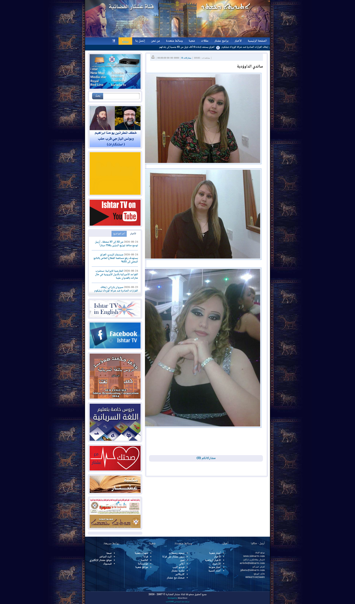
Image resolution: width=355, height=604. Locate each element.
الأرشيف (216, 563)
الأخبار (133, 234)
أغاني (182, 563)
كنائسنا (144, 560)
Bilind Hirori (182, 598)
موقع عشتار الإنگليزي (100, 560)
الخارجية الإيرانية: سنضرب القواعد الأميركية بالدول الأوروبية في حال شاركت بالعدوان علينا (116, 275)
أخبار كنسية (214, 570)
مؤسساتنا (143, 563)
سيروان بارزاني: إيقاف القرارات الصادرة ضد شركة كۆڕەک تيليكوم (116, 289)
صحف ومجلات (177, 553)
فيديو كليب (179, 567)
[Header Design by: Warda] (177, 36)
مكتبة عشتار (178, 570)
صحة (109, 553)
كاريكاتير (180, 574)
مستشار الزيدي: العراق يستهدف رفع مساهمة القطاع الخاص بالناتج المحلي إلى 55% (116, 258)
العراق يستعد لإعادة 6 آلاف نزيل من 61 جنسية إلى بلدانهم (212, 47)
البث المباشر (105, 556)
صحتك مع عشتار (176, 578)
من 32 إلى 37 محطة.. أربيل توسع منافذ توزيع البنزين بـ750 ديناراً (116, 244)
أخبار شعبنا (215, 553)
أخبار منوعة (215, 567)
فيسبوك (107, 563)
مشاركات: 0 (186, 58)
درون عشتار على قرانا (173, 556)
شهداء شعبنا (141, 553)
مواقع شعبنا (141, 567)
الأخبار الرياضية (213, 560)
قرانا (145, 556)
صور (182, 560)
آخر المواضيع (119, 234)
